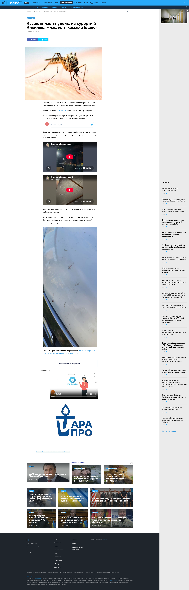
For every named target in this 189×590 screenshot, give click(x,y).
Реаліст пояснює (77, 7)
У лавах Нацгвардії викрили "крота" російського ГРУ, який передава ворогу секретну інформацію (173, 319)
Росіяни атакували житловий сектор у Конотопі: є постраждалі (174, 306)
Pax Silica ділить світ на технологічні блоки (170, 189)
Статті (35, 7)
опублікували (61, 110)
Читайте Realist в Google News (69, 363)
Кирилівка (66, 451)
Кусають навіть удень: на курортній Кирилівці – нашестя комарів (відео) (56, 11)
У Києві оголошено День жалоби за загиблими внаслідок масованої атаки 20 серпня (174, 359)
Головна (29, 11)
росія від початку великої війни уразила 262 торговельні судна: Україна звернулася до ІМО (173, 295)
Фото (55, 7)
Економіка (47, 3)
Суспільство (66, 3)
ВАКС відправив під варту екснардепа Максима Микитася (173, 210)
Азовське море (58, 451)
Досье (103, 3)
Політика (36, 3)
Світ (86, 3)
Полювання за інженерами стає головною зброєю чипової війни (173, 200)
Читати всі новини (169, 431)
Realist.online (38, 578)
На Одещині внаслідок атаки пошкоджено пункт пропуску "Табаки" (172, 420)
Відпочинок (45, 451)
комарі (51, 451)
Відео (64, 7)
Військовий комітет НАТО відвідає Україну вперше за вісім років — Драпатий (174, 282)
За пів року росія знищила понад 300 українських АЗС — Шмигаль (174, 258)
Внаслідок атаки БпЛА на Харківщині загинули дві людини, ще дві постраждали (174, 397)
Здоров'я (94, 3)
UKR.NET (105, 539)
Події (57, 3)
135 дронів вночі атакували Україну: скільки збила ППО (172, 408)
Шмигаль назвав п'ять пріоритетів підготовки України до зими (173, 270)
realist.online (113, 580)
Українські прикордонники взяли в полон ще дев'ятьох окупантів (174, 371)
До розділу (130, 12)
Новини (32, 466)
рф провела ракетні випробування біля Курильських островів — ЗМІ (174, 332)
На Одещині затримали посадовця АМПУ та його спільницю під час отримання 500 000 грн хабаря (174, 383)
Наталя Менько (45, 371)
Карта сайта (30, 576)
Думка (45, 7)
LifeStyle (78, 3)
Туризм (38, 451)
